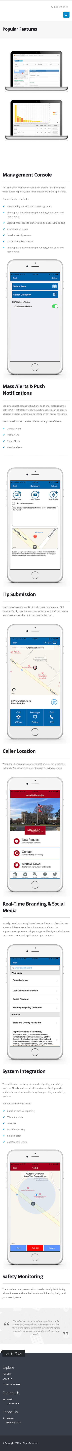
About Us (7, 1379)
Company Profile (11, 1384)
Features (7, 1373)
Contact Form (13, 1403)
